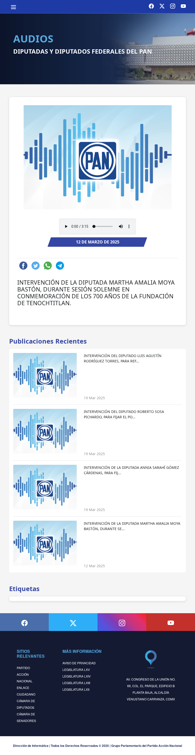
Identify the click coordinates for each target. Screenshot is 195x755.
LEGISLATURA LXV (76, 669)
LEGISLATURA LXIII (76, 683)
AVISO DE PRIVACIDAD (79, 663)
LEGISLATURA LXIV (76, 676)
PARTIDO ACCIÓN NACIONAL (24, 674)
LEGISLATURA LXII (75, 689)
